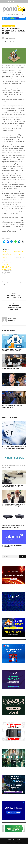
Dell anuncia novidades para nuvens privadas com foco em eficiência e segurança (7, 254)
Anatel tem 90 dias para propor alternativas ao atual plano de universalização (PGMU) (14, 447)
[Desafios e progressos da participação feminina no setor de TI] (12, 398)
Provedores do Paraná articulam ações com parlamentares (13, 466)
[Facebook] (8, 1)
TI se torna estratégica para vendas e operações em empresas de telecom (12, 349)
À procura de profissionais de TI (10, 388)
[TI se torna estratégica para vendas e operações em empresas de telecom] (12, 341)
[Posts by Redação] (3, 38)
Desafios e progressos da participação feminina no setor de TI (12, 406)
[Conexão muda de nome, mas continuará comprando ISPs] (12, 537)
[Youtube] (16, 1)
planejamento (10, 283)
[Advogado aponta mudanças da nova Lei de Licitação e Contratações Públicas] (12, 477)
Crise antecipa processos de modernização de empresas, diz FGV (6, 267)
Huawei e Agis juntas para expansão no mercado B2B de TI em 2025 (12, 369)
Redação (6, 38)
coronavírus (6, 281)
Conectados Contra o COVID (9, 26)
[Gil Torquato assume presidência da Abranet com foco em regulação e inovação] (12, 496)
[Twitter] (13, 1)
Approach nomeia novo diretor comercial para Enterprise (18, 254)
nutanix (5, 283)
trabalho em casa (8, 284)
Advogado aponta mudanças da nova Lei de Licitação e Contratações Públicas (13, 485)
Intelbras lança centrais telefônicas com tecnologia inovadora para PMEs (13, 526)
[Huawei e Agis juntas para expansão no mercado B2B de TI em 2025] (12, 360)
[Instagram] (11, 1)
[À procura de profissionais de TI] (12, 380)
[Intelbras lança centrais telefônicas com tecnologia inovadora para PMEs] (12, 517)
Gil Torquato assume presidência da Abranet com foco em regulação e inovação (13, 505)
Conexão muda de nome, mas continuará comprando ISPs (12, 545)
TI (13, 283)
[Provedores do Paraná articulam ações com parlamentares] (12, 458)
